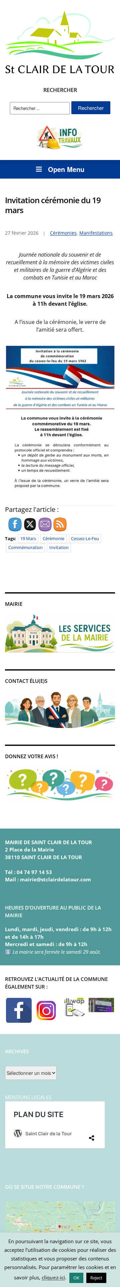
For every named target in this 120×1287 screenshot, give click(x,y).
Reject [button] (96, 1278)
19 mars (28, 538)
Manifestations (96, 233)
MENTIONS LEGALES (28, 1097)
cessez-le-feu (85, 538)
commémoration (25, 547)
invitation (59, 547)
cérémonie (53, 538)
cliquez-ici (53, 1277)
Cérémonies (63, 233)
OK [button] (76, 1278)
